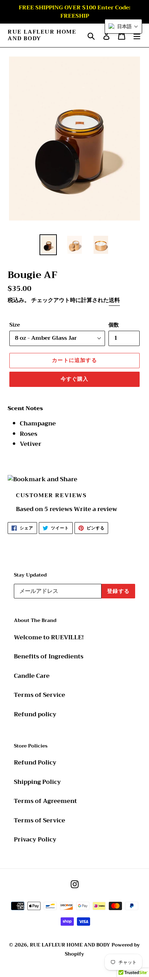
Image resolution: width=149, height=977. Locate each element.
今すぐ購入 (75, 378)
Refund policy (35, 714)
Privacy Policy (35, 840)
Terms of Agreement (45, 801)
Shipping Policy (37, 782)
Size (14, 325)
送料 (114, 300)
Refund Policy (35, 763)
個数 (113, 325)
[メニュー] (136, 35)
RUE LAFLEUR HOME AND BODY (42, 35)
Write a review (95, 509)
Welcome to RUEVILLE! (49, 637)
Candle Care (32, 676)
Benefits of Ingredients (49, 656)
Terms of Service (39, 695)
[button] (123, 26)
